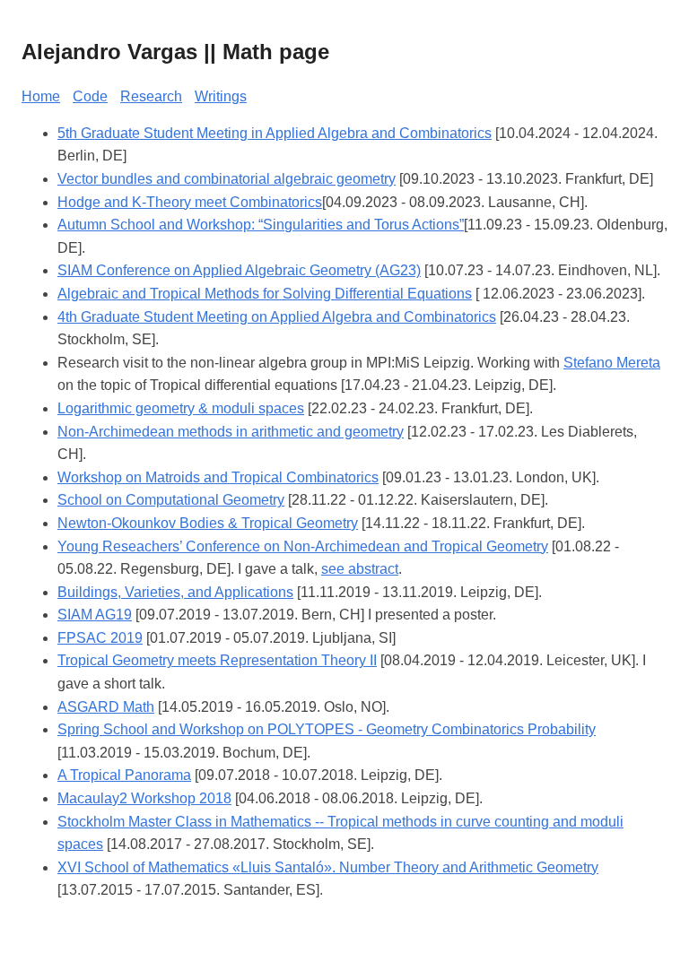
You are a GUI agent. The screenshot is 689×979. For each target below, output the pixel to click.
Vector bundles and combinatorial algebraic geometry (226, 178)
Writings (221, 96)
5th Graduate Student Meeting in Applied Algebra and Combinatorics (274, 133)
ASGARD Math (105, 707)
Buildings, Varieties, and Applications (175, 592)
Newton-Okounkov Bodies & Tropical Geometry (207, 523)
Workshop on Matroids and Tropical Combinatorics (218, 477)
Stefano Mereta (611, 362)
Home (41, 96)
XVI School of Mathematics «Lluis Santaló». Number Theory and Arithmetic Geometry (327, 867)
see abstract (359, 568)
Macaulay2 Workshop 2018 (144, 798)
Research (151, 96)
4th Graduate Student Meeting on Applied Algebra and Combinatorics (276, 317)
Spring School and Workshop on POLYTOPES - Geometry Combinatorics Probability (326, 729)
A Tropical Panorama (124, 775)
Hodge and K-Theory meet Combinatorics (189, 202)
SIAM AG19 (94, 614)
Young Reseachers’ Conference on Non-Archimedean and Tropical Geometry (302, 546)
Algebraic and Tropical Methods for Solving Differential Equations (264, 293)
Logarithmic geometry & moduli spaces (180, 408)
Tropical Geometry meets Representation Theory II (217, 660)
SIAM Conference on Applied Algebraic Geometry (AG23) (239, 270)
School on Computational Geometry (170, 499)
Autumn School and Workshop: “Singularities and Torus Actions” (260, 224)
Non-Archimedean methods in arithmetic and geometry (230, 431)
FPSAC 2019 (100, 637)
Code (90, 96)
